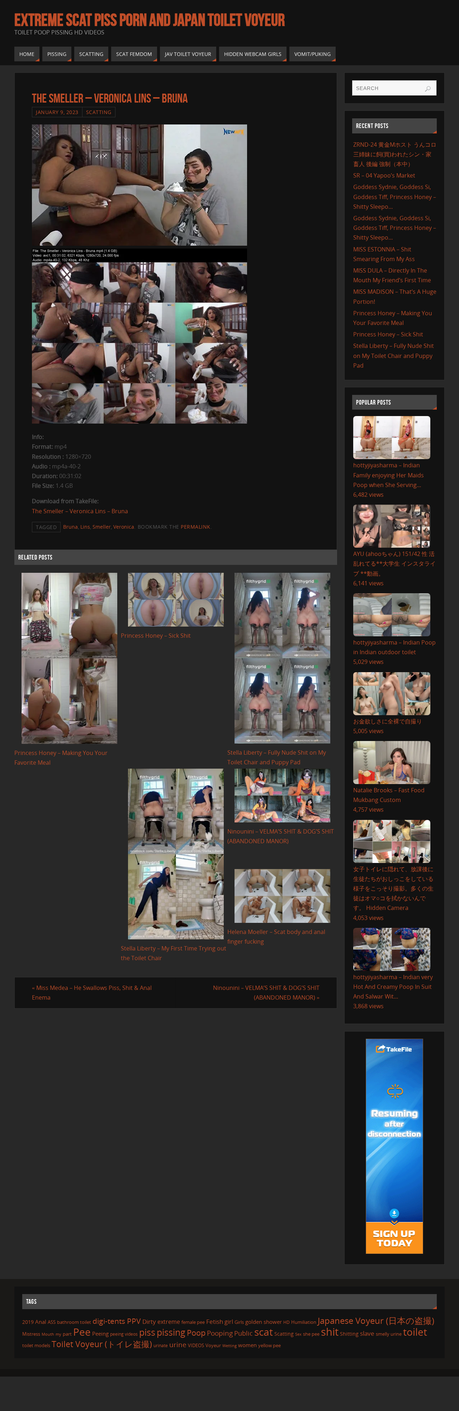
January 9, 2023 (57, 112)
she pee (311, 1334)
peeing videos (124, 1334)
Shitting (349, 1333)
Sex (298, 1334)
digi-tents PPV (117, 1321)
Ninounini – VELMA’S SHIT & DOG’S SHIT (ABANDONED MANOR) (266, 992)
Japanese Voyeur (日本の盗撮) (376, 1320)
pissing (171, 1332)
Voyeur (213, 1345)
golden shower (263, 1322)
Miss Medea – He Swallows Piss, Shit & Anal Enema (92, 992)
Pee (82, 1332)
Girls (239, 1322)
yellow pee (269, 1345)
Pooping (220, 1333)
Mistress (31, 1334)
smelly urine (389, 1334)
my (58, 1334)
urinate (160, 1345)
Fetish (214, 1321)
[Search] (427, 89)
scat (263, 1332)
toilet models (36, 1345)
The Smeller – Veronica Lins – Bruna (80, 511)
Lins (85, 526)
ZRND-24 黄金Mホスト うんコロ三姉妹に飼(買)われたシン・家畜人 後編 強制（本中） (394, 154)
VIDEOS (196, 1345)
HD (286, 1322)
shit (330, 1332)
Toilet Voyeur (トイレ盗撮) (102, 1344)
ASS (52, 1322)
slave (367, 1333)
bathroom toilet (74, 1322)
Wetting (229, 1345)
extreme (168, 1322)
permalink (195, 526)
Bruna (70, 526)
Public (243, 1333)
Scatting (99, 112)
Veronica (123, 526)
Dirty (149, 1321)
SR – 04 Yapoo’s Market (384, 175)
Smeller (102, 526)
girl (228, 1322)
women (247, 1345)
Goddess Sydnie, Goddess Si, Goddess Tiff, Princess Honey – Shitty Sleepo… (394, 196)
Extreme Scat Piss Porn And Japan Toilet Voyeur (149, 20)
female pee (193, 1322)
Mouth (48, 1334)
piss (147, 1332)
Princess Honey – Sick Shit (156, 636)
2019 (28, 1321)
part (67, 1334)
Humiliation (303, 1322)
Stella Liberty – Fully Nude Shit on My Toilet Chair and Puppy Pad (393, 355)
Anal (40, 1321)
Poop (196, 1332)
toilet (415, 1332)
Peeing (100, 1333)
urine (177, 1344)
